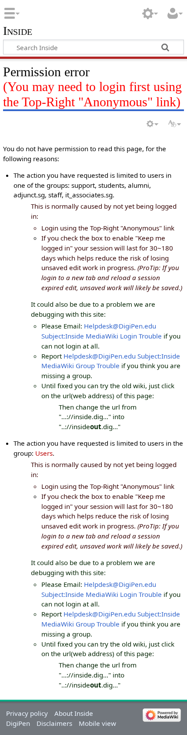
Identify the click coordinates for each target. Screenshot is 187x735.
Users (44, 453)
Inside (17, 31)
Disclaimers (54, 723)
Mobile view (97, 723)
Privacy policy (27, 713)
